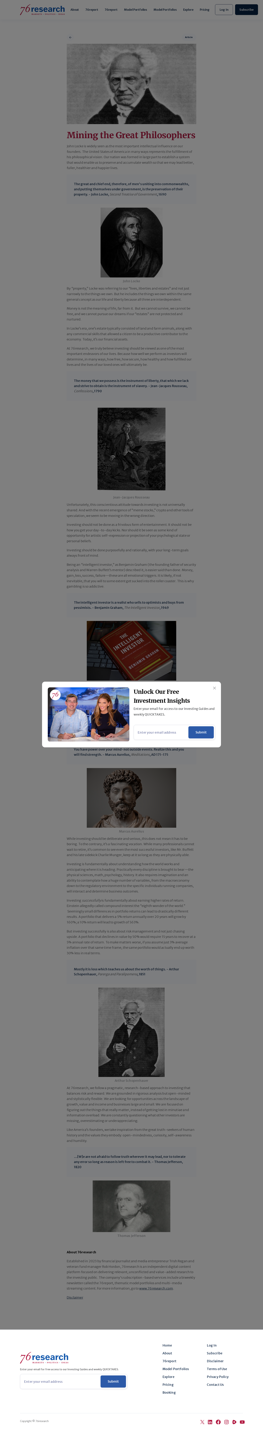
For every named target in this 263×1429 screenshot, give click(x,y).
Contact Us (215, 1385)
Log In (212, 1345)
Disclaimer (215, 1361)
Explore (168, 1377)
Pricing (168, 1385)
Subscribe (214, 1353)
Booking (169, 1392)
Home (167, 1345)
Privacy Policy (218, 1377)
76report (169, 1361)
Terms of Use (217, 1369)
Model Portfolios (175, 1369)
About (167, 1353)
